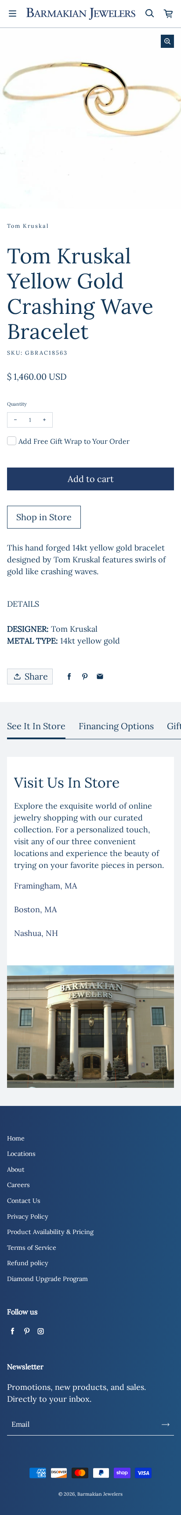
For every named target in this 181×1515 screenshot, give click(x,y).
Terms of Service (31, 1248)
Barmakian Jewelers (100, 1494)
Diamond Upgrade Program (47, 1279)
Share (36, 676)
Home (16, 1138)
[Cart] (168, 13)
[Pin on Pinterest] (84, 676)
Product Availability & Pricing (50, 1232)
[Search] (149, 13)
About (16, 1169)
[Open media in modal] (167, 41)
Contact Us (23, 1201)
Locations (21, 1154)
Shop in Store (44, 516)
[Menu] (12, 13)
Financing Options (116, 725)
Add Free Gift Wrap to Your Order (74, 441)
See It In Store (36, 725)
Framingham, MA (45, 886)
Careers (18, 1185)
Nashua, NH (36, 933)
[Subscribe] (166, 1425)
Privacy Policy (27, 1216)
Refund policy (27, 1263)
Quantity (17, 404)
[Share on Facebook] (69, 676)
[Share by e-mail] (99, 676)
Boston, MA (35, 909)
